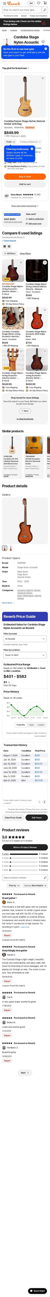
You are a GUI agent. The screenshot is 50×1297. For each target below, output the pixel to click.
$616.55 (38, 763)
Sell (31, 3)
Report (7, 935)
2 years (41, 725)
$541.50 (38, 772)
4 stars (5, 858)
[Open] (43, 638)
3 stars (5, 862)
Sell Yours (37, 817)
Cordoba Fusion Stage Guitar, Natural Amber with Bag (24, 122)
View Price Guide (13, 817)
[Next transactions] (44, 802)
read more (25, 927)
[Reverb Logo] (13, 3)
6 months (21, 725)
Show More (7, 603)
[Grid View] (5, 246)
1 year (31, 725)
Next (23, 1072)
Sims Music (16, 194)
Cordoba (21, 562)
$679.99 (39, 780)
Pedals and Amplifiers (38, 16)
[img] (28, 195)
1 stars (5, 870)
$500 (37, 755)
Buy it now (25, 176)
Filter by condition (12, 650)
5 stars (5, 854)
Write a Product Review (25, 847)
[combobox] (22, 639)
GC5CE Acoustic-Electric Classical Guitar (32, 461)
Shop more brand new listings (23, 206)
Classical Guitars (24, 593)
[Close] (31, 148)
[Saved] (38, 3)
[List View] (9, 246)
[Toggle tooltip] (28, 68)
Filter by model (10, 634)
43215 (23, 136)
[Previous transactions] (39, 802)
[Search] (45, 10)
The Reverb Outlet (11, 16)
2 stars (5, 865)
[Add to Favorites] (43, 41)
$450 (37, 776)
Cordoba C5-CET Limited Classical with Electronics (11, 461)
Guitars (24, 16)
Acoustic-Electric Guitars (28, 590)
